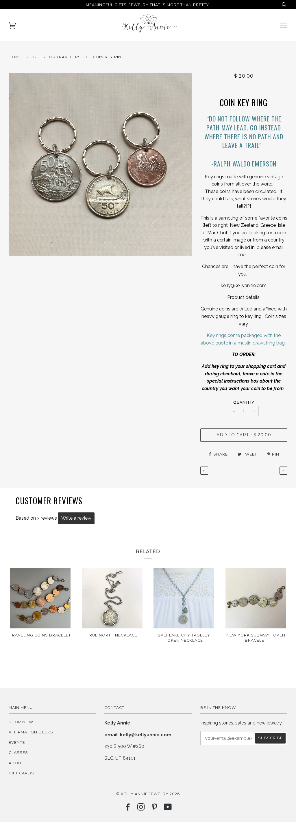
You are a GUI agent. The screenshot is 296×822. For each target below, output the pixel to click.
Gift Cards (21, 773)
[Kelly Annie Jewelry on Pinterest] (154, 808)
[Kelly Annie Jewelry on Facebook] (128, 808)
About (16, 763)
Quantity (243, 402)
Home (15, 57)
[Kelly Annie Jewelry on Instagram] (141, 808)
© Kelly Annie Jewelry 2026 (148, 794)
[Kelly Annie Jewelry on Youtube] (168, 808)
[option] (100, 164)
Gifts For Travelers (57, 57)
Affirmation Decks (31, 732)
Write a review (76, 518)
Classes (18, 752)
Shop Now (21, 722)
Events (17, 742)
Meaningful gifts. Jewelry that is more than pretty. (148, 5)
